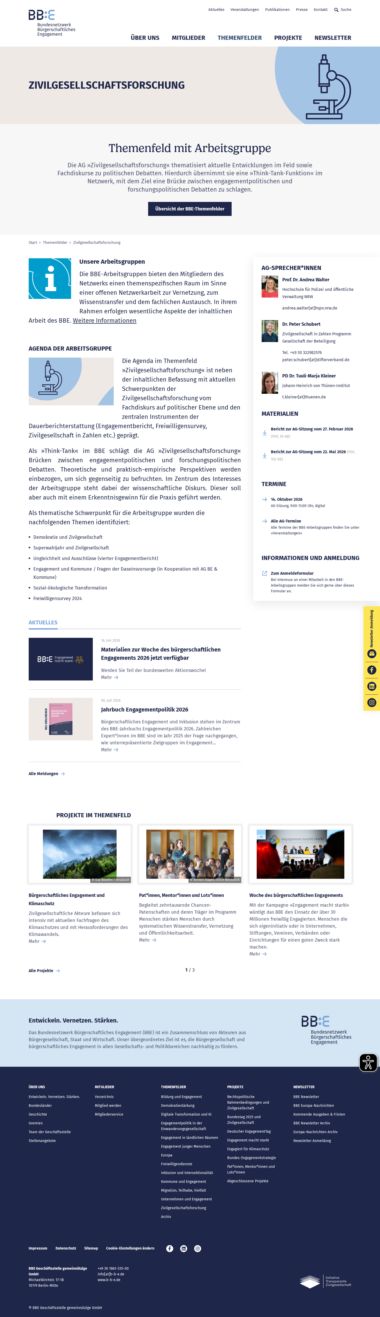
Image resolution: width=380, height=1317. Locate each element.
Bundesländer (40, 1105)
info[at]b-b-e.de (111, 1274)
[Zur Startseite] (52, 23)
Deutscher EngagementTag (249, 1131)
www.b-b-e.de (109, 1280)
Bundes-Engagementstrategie (251, 1158)
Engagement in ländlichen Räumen (189, 1138)
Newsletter (333, 37)
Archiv (166, 1217)
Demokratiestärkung (177, 1105)
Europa (166, 1155)
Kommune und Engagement (183, 1181)
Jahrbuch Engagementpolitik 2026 (144, 709)
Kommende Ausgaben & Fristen (319, 1114)
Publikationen (277, 9)
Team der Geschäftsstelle (50, 1132)
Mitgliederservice (109, 1114)
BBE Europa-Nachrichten (313, 1105)
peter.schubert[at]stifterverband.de (315, 359)
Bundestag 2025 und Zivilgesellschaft (244, 1120)
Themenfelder (240, 37)
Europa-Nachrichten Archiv (315, 1132)
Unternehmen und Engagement (186, 1199)
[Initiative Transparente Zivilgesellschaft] (325, 1282)
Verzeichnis (104, 1097)
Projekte (288, 37)
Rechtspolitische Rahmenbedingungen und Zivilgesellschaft (248, 1102)
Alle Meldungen (43, 773)
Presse (302, 9)
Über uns (145, 37)
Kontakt (321, 9)
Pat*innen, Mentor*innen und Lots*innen (181, 895)
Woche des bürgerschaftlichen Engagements (296, 895)
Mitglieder (188, 37)
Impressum (38, 1248)
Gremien (36, 1123)
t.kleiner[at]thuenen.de (304, 397)
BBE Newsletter (306, 1097)
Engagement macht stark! (248, 1140)
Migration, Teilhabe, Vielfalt (183, 1190)
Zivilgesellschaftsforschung (183, 1208)
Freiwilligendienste (176, 1164)
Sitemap (91, 1248)
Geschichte (38, 1114)
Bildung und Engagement (181, 1097)
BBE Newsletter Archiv (311, 1123)
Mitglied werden (108, 1105)
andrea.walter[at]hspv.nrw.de (309, 308)
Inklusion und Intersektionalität (187, 1173)
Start (33, 243)
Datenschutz (66, 1248)
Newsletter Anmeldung (312, 1141)
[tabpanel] (80, 894)
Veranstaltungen (245, 9)
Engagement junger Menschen (185, 1146)
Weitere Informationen (104, 320)
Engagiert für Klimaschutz (248, 1149)
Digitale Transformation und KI (186, 1114)
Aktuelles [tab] (43, 622)
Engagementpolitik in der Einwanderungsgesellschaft (183, 1126)
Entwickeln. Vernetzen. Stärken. (54, 1097)
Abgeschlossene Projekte (248, 1181)
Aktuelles (216, 9)
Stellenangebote (42, 1141)
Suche (346, 9)
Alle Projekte (41, 970)
